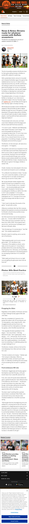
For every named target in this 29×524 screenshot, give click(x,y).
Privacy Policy (18, 509)
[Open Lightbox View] (14, 293)
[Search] (24, 12)
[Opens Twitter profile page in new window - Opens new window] (8, 51)
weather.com (7, 101)
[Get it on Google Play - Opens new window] (19, 485)
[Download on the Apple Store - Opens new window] (9, 484)
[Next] (19, 296)
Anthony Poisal (10, 47)
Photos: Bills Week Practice (14, 270)
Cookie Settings (14, 512)
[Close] (27, 490)
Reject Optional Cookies (14, 516)
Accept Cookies (14, 521)
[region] (14, 506)
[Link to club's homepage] (3, 11)
